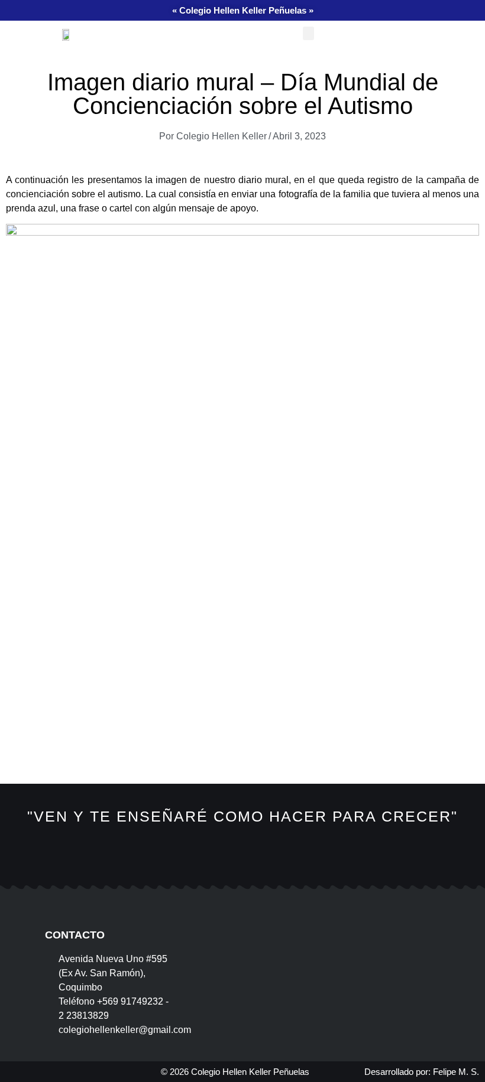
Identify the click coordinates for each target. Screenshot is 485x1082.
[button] (309, 33)
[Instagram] (242, 863)
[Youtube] (298, 863)
